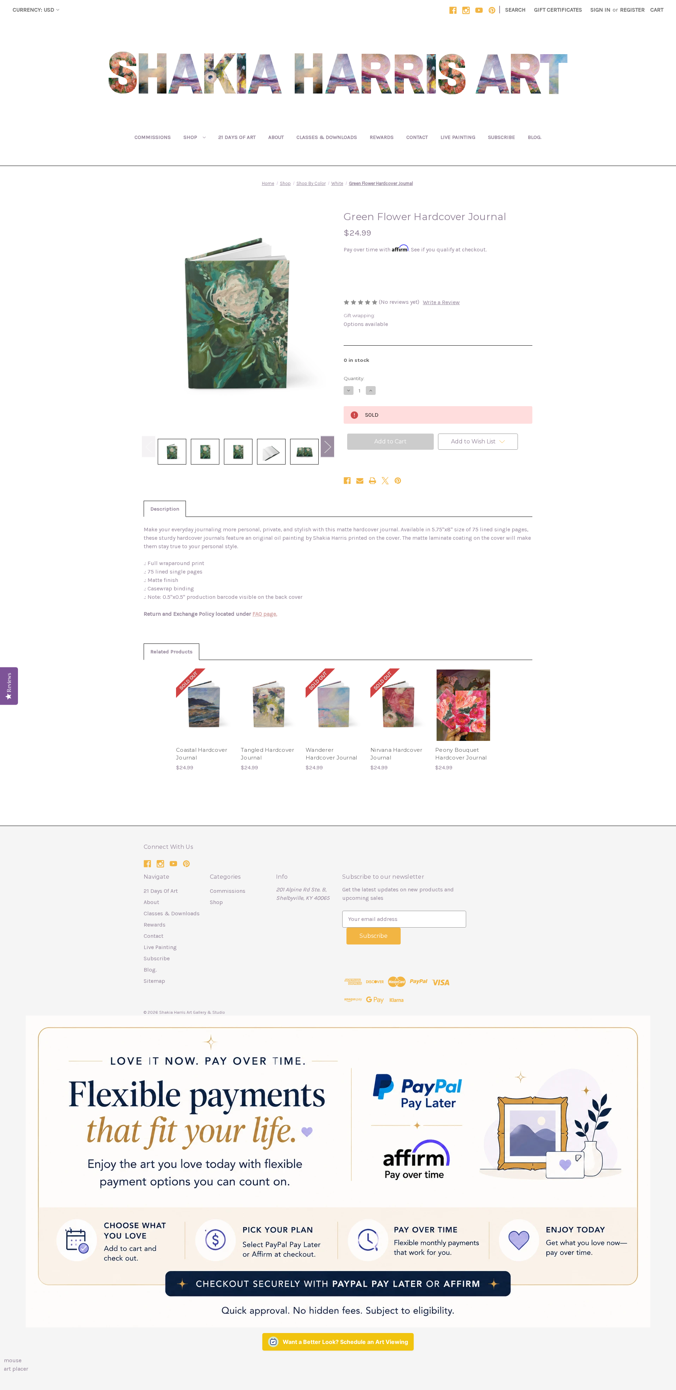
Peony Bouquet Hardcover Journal (461, 754)
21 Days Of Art (237, 137)
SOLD (204, 712)
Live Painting (457, 137)
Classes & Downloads (326, 137)
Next (327, 446)
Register (632, 9)
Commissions (152, 137)
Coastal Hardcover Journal (201, 754)
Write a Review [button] (441, 302)
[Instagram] (466, 10)
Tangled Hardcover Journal (267, 754)
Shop (191, 137)
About (276, 137)
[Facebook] (453, 10)
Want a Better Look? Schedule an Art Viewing (345, 1341)
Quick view (204, 698)
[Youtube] (479, 10)
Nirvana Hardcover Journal (396, 754)
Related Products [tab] (171, 651)
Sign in (600, 9)
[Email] (359, 480)
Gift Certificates (558, 9)
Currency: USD (33, 9)
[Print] (372, 480)
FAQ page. (264, 613)
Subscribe (501, 137)
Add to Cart (269, 712)
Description (164, 509)
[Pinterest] (492, 10)
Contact (417, 137)
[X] (385, 480)
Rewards (382, 137)
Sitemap (154, 981)
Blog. (535, 137)
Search (515, 9)
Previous (149, 446)
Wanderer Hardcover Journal (331, 754)
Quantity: (354, 378)
